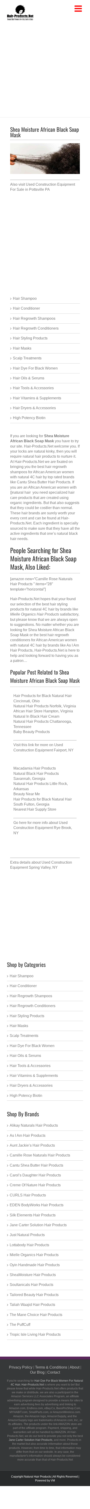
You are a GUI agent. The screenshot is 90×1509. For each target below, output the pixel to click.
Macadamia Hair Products (34, 768)
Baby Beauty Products (31, 732)
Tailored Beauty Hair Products (34, 1295)
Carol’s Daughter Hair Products (35, 1175)
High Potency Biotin (29, 418)
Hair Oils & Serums (28, 378)
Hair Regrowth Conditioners (36, 328)
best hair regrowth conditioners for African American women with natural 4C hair (43, 640)
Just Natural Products (27, 1235)
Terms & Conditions (51, 1367)
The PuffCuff (20, 1325)
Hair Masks (22, 348)
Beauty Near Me (26, 794)
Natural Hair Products (37, 1476)
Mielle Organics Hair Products (34, 1255)
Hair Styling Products (30, 338)
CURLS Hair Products (28, 1195)
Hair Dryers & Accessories (34, 408)
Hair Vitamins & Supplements (37, 398)
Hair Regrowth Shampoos (34, 318)
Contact (53, 1372)
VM (53, 1480)
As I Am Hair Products (27, 1135)
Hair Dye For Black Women (35, 368)
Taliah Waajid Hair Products (32, 1305)
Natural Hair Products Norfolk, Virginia (44, 706)
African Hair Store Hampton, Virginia (43, 711)
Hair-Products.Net (38, 446)
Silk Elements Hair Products (33, 1215)
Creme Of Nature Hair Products (35, 1185)
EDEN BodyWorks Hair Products (36, 1205)
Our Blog (37, 1372)
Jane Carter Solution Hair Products (38, 1225)
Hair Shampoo (25, 298)
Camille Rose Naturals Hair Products (40, 1155)
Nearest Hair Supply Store (34, 809)
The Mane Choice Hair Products (36, 1315)
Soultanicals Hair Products (31, 1285)
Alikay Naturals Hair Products (34, 1125)
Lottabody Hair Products (29, 1245)
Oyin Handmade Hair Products (35, 1265)
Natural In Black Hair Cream (36, 716)
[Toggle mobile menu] (79, 9)
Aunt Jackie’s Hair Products (32, 1145)
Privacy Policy (20, 1367)
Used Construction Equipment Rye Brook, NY (42, 828)
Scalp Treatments (27, 358)
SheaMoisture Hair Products (33, 1275)
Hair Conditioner (26, 308)
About (74, 1367)
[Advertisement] (45, 68)
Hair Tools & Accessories (33, 388)
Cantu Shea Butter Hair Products (36, 1165)
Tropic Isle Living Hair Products (35, 1334)
